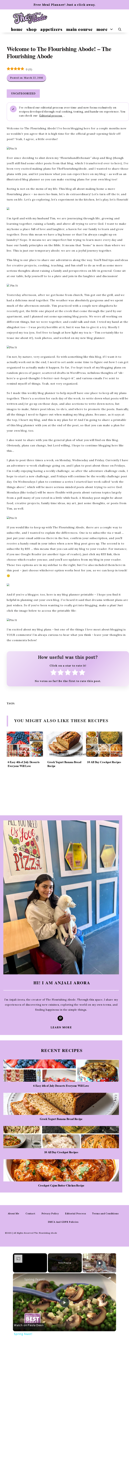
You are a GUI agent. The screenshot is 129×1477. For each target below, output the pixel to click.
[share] (109, 1278)
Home (17, 29)
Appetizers (51, 29)
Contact (30, 1213)
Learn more (61, 1027)
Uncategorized (23, 93)
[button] (119, 29)
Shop (31, 29)
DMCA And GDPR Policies (63, 1222)
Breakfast (80, 754)
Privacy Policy (50, 1213)
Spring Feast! (34, 1279)
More (102, 29)
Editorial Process (75, 1213)
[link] (18, 1278)
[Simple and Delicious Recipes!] (30, 17)
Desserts (16, 754)
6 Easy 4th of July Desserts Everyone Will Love (24, 764)
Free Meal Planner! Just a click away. (65, 5)
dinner (94, 754)
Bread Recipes (59, 754)
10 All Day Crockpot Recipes (104, 762)
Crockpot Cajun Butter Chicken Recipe (61, 1185)
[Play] (99, 1263)
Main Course (79, 29)
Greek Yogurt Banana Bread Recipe (64, 764)
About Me (13, 1213)
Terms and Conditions (105, 1213)
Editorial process (51, 115)
